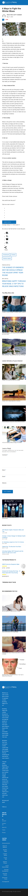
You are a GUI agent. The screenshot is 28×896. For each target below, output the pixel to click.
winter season (7, 258)
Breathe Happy (5, 850)
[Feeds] (9, 806)
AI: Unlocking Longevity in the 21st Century (13, 542)
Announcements (6, 843)
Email (4, 476)
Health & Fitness (5, 862)
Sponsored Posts (4, 878)
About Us (4, 827)
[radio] (15, 208)
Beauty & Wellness (5, 846)
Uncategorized (5, 881)
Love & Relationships (5, 866)
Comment (5, 455)
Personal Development (5, 870)
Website (4, 483)
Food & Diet (5, 858)
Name (4, 470)
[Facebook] (8, 806)
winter (13, 254)
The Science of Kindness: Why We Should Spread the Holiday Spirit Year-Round (13, 271)
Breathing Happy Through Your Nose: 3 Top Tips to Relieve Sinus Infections (14, 283)
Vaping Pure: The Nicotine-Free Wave (11, 546)
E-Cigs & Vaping (5, 854)
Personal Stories (5, 874)
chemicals (6, 254)
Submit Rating (7, 222)
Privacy (4, 832)
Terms (3, 830)
